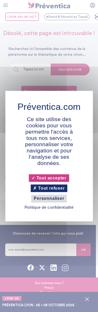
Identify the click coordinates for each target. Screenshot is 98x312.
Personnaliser (49, 198)
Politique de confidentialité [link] (49, 207)
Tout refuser (51, 188)
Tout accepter (50, 178)
